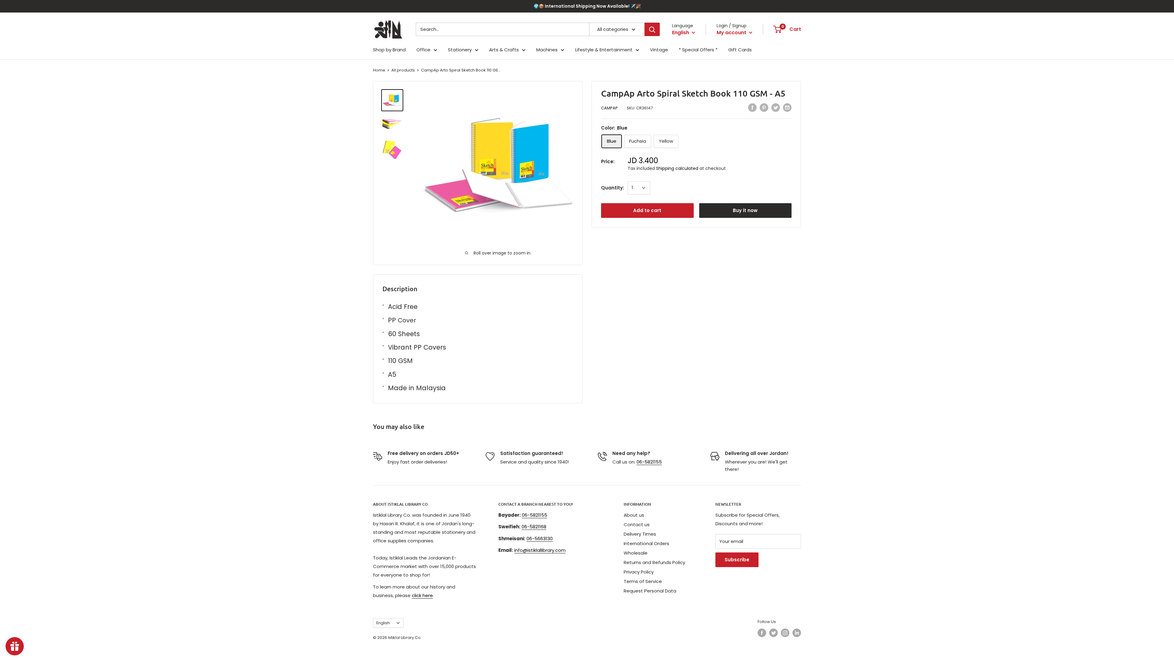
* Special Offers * (698, 49)
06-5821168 (534, 526)
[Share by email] (787, 107)
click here (422, 595)
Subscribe (737, 559)
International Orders (646, 543)
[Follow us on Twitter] (773, 633)
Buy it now (745, 210)
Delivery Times (640, 534)
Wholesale (636, 553)
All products (403, 70)
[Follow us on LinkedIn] (796, 633)
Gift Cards (740, 49)
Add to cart (647, 210)
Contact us (637, 524)
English (383, 622)
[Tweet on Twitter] (775, 107)
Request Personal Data (650, 591)
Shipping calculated (677, 168)
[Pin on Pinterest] (764, 107)
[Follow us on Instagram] (785, 633)
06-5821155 (649, 462)
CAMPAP (609, 108)
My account (732, 32)
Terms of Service (643, 581)
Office (423, 49)
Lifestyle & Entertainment (604, 49)
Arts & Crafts (504, 49)
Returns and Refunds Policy (654, 562)
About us (634, 515)
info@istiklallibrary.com (540, 550)
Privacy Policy (639, 572)
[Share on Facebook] (752, 107)
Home (379, 70)
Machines (547, 49)
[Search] (652, 29)
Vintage (659, 49)
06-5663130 (539, 538)
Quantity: (612, 188)
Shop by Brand (389, 49)
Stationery (460, 49)
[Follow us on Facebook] (762, 633)
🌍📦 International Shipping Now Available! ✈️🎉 (587, 6)
